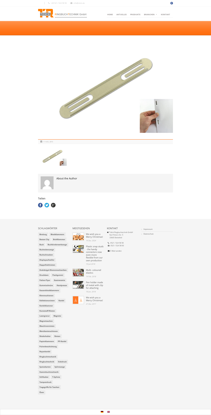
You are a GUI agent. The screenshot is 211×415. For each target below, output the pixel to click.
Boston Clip (44, 239)
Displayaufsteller (46, 260)
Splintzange (60, 367)
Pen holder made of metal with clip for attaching (94, 285)
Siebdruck (62, 361)
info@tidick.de (79, 3)
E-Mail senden (116, 251)
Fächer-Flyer (44, 280)
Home (110, 14)
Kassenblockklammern (49, 290)
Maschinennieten (46, 326)
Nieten (57, 336)
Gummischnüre (46, 285)
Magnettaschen (46, 321)
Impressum (148, 229)
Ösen (41, 392)
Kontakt (165, 14)
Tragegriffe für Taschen (49, 387)
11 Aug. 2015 (48, 142)
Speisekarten (45, 367)
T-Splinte (56, 377)
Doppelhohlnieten (47, 265)
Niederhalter (45, 336)
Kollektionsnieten (47, 300)
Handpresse (62, 285)
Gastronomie (59, 280)
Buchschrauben (46, 255)
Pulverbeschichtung (48, 346)
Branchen (149, 14)
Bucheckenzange (46, 249)
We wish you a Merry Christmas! (94, 235)
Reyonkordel (44, 351)
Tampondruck (45, 382)
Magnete (57, 316)
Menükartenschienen (48, 331)
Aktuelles (121, 14)
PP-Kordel (62, 341)
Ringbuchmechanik (47, 356)
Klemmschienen (46, 295)
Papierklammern (46, 341)
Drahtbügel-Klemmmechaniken (53, 270)
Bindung (43, 234)
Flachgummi (57, 275)
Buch (41, 244)
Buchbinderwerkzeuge (57, 244)
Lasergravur (44, 316)
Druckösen (44, 275)
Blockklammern (57, 234)
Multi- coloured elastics (93, 271)
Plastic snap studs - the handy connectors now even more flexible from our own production (94, 253)
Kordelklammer (46, 305)
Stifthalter (43, 377)
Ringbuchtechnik (46, 361)
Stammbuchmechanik (48, 372)
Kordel (61, 300)
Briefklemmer (59, 239)
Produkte (135, 14)
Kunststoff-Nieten (47, 311)
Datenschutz (149, 234)
